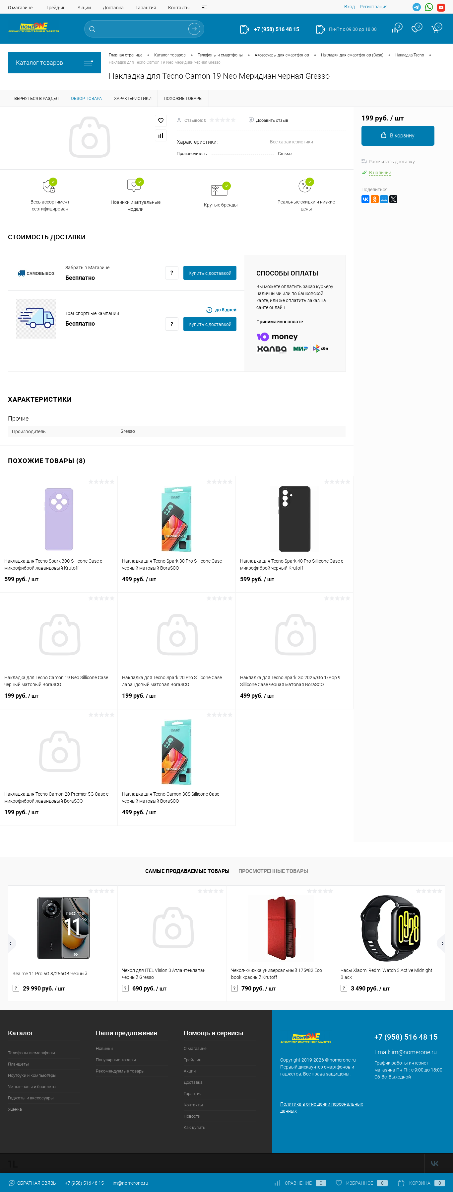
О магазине (20, 7)
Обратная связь (36, 1183)
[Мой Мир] (384, 199)
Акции (84, 7)
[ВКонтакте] (365, 199)
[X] (393, 199)
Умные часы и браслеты (32, 1086)
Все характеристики (291, 141)
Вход (349, 6)
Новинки (104, 1048)
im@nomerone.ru (414, 1052)
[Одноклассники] (375, 199)
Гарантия (146, 7)
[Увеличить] (88, 138)
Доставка (113, 7)
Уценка (15, 1109)
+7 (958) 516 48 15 (276, 29)
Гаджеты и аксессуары (31, 1097)
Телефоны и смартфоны (31, 1052)
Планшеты (18, 1064)
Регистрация (374, 6)
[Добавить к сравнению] (161, 135)
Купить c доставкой (210, 273)
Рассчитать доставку (392, 161)
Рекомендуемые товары (120, 1071)
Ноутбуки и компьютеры (32, 1075)
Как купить (194, 1127)
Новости (192, 1116)
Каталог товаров (39, 62)
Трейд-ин (56, 7)
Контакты (179, 7)
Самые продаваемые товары (187, 871)
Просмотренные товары (273, 871)
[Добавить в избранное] (161, 121)
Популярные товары (116, 1059)
